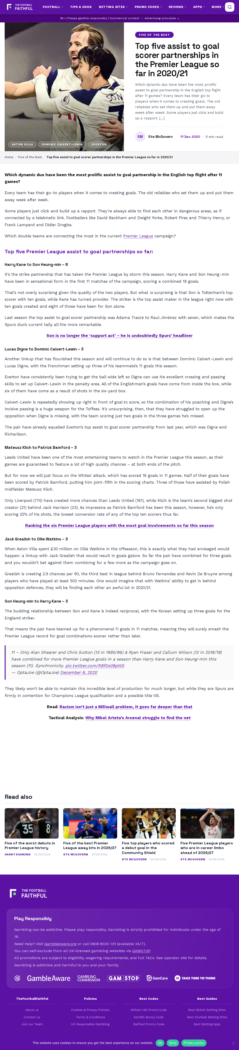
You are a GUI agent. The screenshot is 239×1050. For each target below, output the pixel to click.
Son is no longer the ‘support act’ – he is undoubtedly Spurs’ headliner (119, 335)
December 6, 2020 (78, 672)
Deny (173, 1043)
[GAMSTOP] (123, 978)
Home (9, 157)
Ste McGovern (160, 137)
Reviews (176, 7)
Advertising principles (160, 18)
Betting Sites (112, 7)
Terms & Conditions (90, 1017)
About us (32, 1010)
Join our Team (32, 1024)
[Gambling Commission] (88, 978)
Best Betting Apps (207, 1024)
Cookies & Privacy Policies (90, 1010)
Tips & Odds (80, 7)
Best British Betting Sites (207, 1010)
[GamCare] (157, 978)
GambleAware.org (60, 944)
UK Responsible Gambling (90, 1024)
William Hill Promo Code (148, 1010)
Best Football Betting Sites (207, 1017)
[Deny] (233, 1043)
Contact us (32, 1017)
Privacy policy (194, 1043)
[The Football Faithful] (19, 7)
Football (51, 7)
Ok (160, 1043)
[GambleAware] (48, 978)
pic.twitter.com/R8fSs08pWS (94, 665)
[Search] (229, 7)
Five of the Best (154, 34)
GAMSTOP (141, 951)
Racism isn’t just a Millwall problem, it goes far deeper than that (126, 706)
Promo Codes (147, 7)
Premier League (138, 236)
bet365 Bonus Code (149, 1017)
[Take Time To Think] (195, 978)
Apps (197, 7)
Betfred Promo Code (148, 1024)
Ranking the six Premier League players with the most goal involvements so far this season (119, 525)
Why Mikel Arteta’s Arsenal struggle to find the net (138, 717)
